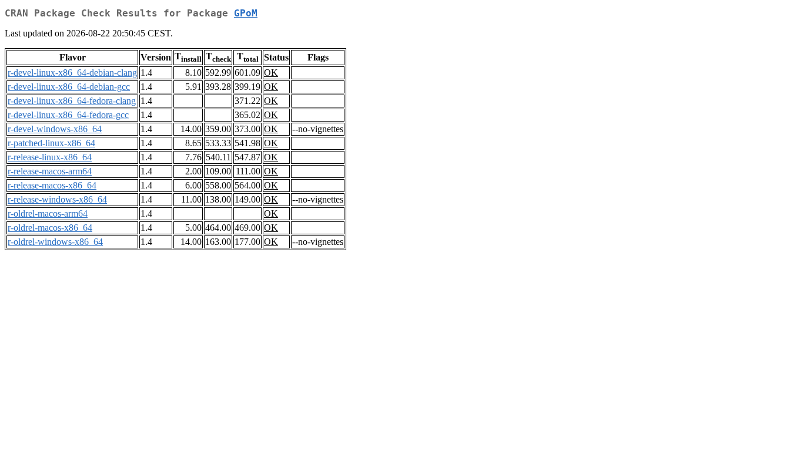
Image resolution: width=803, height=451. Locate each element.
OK (271, 73)
